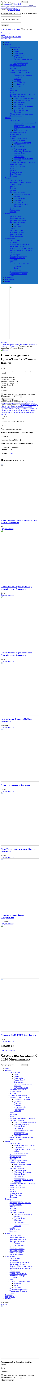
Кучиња (18, 344)
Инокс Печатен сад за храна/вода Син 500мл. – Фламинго (19, 521)
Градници (17, 81)
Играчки (13, 68)
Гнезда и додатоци (16, 236)
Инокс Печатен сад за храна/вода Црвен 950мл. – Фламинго (16, 654)
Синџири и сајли (20, 83)
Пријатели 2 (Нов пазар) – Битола (19, 407)
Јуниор (16, 51)
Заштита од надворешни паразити (22, 94)
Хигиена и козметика (17, 96)
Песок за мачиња (16, 164)
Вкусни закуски (15, 67)
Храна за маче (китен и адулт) (25, 123)
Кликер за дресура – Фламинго (15, 785)
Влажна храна (19, 57)
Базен (12, 276)
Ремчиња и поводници (22, 143)
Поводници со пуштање (23, 75)
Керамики (17, 266)
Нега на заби (18, 104)
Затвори (4, 1304)
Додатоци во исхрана (17, 218)
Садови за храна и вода (18, 70)
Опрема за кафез (16, 234)
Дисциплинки (19, 84)
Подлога (17, 224)
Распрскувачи (15, 254)
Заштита (13, 190)
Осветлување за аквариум (19, 244)
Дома (3, 344)
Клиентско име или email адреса (19, 13)
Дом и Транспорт (16, 116)
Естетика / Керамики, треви (20, 263)
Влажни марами (20, 149)
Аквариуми (14, 242)
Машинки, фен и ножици (23, 106)
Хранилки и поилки (17, 230)
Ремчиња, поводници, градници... (17, 402)
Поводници (18, 77)
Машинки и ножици (21, 204)
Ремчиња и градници (17, 140)
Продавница (10, 344)
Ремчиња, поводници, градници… (22, 72)
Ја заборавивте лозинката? (10, 29)
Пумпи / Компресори (17, 258)
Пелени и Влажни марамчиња (25, 98)
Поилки (12, 186)
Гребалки (13, 170)
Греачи (12, 261)
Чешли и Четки (19, 102)
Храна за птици (15, 216)
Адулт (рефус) (19, 53)
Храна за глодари (16, 180)
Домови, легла (15, 210)
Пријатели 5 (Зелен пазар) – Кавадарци (19, 409)
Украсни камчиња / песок (19, 272)
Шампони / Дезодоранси (23, 151)
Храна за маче (15, 120)
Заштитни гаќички (21, 110)
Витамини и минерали (18, 65)
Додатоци (13, 90)
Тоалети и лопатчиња (17, 166)
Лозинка (10, 19)
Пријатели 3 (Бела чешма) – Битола (14, 408)
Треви (16, 268)
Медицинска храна (21, 63)
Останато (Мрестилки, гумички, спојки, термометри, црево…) (21, 249)
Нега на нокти (19, 108)
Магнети (13, 252)
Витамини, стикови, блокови (20, 182)
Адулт (16, 49)
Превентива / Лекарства (18, 246)
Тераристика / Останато (18, 274)
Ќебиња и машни (16, 172)
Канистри (13, 260)
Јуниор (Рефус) (19, 55)
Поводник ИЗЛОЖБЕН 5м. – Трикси (18, 1035)
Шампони (17, 200)
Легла (12, 92)
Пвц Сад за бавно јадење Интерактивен (12, 916)
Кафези (12, 208)
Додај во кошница (7, 399)
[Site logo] (6, 4)
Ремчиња (17, 79)
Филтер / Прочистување (18, 256)
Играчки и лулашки (17, 232)
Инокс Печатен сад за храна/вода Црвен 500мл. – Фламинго (16, 587)
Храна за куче (15, 47)
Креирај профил (14, 10)
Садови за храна (16, 184)
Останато (17, 86)
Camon (10, 453)
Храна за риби (15, 240)
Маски (12, 88)
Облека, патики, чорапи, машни (21, 114)
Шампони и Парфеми (22, 100)
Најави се (5, 25)
